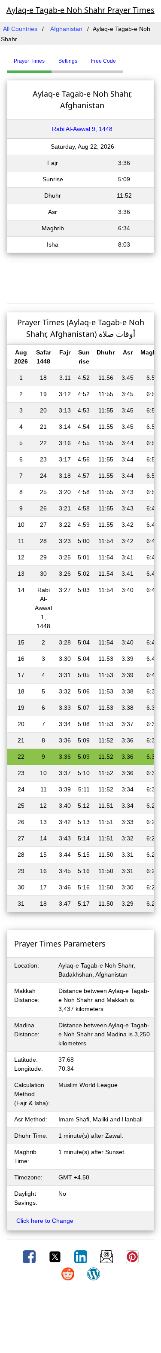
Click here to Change (44, 1220)
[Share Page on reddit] (68, 1273)
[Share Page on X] (55, 1256)
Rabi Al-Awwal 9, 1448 (82, 128)
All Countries (20, 28)
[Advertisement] (80, 281)
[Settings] (129, 57)
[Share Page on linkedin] (81, 1256)
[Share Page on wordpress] (93, 1273)
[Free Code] (133, 57)
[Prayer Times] (125, 57)
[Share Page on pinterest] (132, 1256)
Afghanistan (66, 28)
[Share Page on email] (107, 1256)
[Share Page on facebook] (30, 1256)
